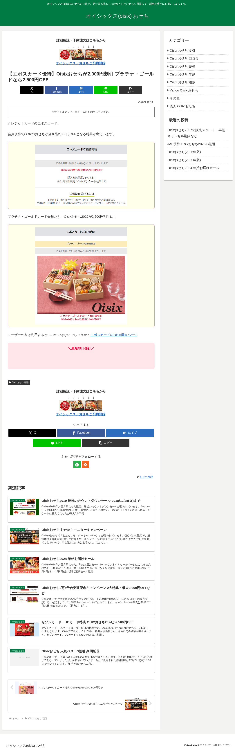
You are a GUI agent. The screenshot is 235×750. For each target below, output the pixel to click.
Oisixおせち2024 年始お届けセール (193, 168)
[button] (130, 90)
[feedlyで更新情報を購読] (77, 464)
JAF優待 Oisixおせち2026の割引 (191, 144)
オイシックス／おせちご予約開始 (80, 63)
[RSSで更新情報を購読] (85, 464)
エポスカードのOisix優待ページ (113, 335)
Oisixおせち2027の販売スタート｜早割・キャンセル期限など (197, 133)
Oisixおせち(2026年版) (184, 152)
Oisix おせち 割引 (20, 382)
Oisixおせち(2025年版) (184, 160)
